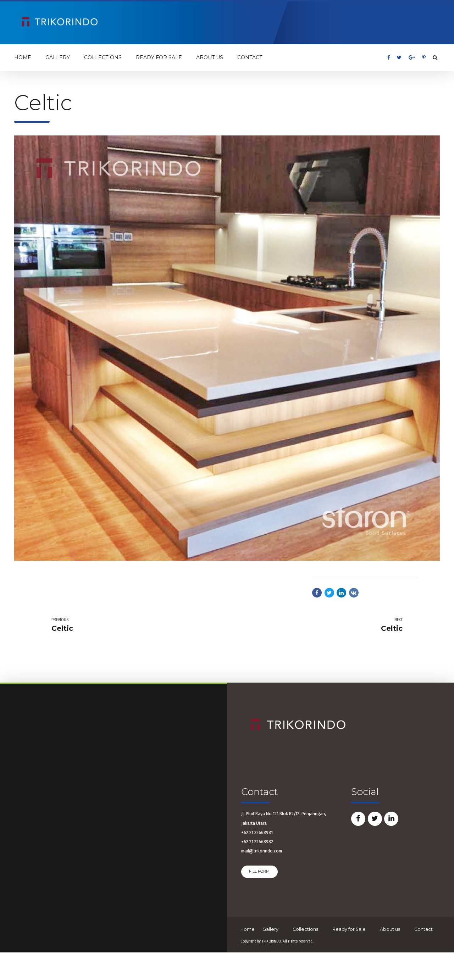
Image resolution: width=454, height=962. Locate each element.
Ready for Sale (159, 57)
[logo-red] (298, 725)
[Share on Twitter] (329, 592)
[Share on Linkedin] (341, 592)
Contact (249, 57)
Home (22, 57)
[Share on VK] (354, 592)
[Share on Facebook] (317, 592)
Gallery (57, 57)
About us (209, 57)
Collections (103, 57)
